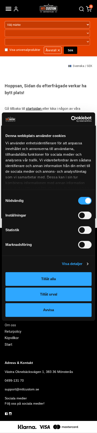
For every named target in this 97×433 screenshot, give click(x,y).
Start (8, 344)
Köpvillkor (12, 338)
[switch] (85, 215)
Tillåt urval (48, 294)
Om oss (10, 325)
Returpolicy (13, 331)
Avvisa (48, 310)
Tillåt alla (48, 279)
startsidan (34, 108)
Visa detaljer (72, 264)
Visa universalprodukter (24, 50)
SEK (82, 66)
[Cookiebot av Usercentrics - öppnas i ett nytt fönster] (71, 119)
